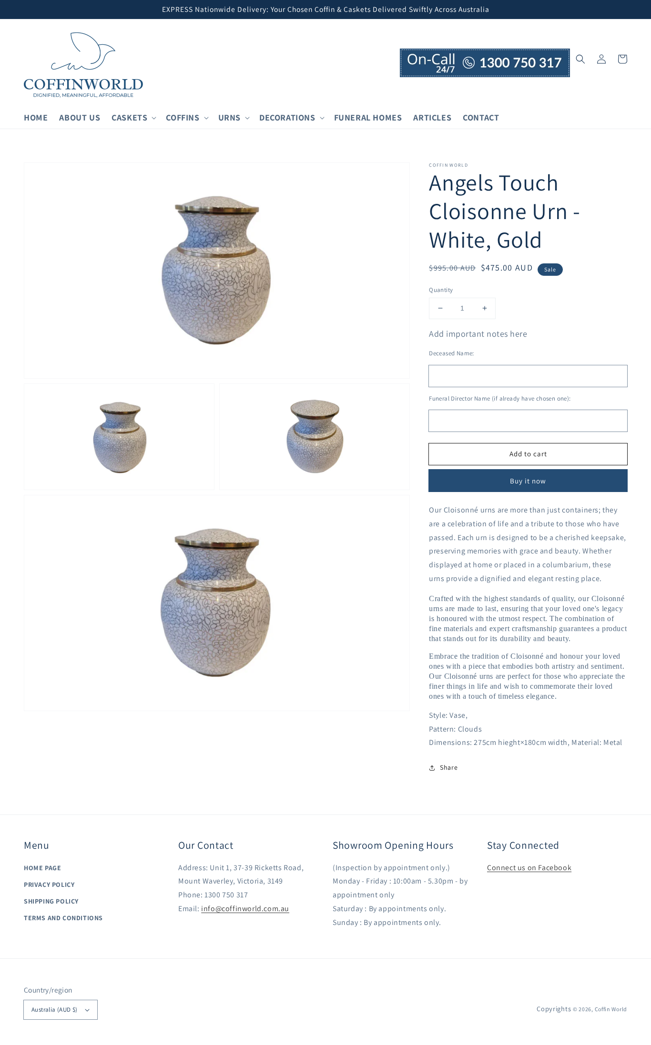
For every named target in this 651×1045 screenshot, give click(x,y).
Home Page (42, 868)
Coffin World (611, 1009)
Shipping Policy (51, 901)
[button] (580, 59)
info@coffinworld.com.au (245, 909)
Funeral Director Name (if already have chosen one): (499, 398)
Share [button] (449, 767)
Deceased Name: (451, 353)
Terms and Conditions (63, 918)
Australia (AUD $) (54, 1009)
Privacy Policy (49, 884)
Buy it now (528, 480)
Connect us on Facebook (529, 868)
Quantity (441, 290)
